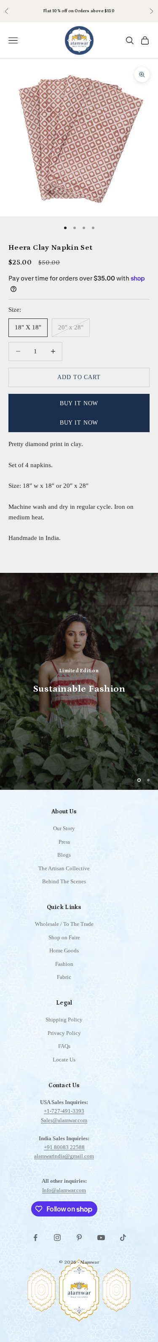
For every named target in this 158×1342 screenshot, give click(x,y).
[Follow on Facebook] (35, 1237)
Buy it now (79, 403)
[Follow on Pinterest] (79, 1237)
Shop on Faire (64, 937)
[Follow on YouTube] (101, 1237)
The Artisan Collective (64, 868)
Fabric (64, 977)
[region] (79, 681)
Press (64, 842)
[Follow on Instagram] (57, 1237)
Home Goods (64, 950)
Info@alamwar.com (64, 1190)
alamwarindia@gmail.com (64, 1156)
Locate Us (64, 1059)
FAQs (64, 1046)
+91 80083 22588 (64, 1147)
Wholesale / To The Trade (64, 924)
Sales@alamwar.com (64, 1120)
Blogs (64, 855)
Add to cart (78, 377)
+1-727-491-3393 (64, 1111)
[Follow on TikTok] (123, 1237)
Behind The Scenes (64, 881)
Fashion (64, 964)
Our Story (64, 828)
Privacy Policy (64, 1033)
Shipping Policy (64, 1019)
